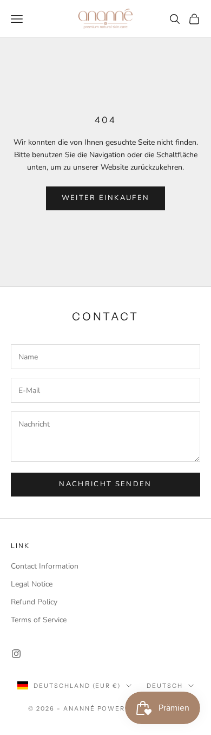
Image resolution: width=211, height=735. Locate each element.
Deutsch (165, 685)
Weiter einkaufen (105, 198)
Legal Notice (31, 584)
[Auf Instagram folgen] (16, 653)
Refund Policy (34, 602)
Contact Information (44, 566)
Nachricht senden (105, 484)
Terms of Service (39, 620)
